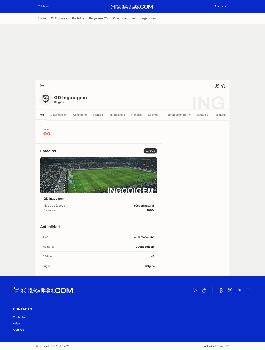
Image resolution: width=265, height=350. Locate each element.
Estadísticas (117, 114)
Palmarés (220, 114)
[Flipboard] (247, 290)
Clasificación (59, 114)
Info (41, 114)
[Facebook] (221, 290)
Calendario (80, 114)
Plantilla (98, 114)
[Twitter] (230, 290)
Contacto (19, 317)
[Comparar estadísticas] (217, 86)
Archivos (18, 329)
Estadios (202, 114)
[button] (43, 6)
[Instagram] (239, 290)
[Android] (195, 290)
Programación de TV (178, 114)
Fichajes (136, 114)
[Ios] (204, 290)
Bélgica (59, 102)
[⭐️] (223, 86)
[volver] (41, 85)
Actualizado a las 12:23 (216, 346)
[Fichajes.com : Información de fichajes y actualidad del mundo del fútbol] (131, 6)
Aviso (16, 323)
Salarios (153, 114)
